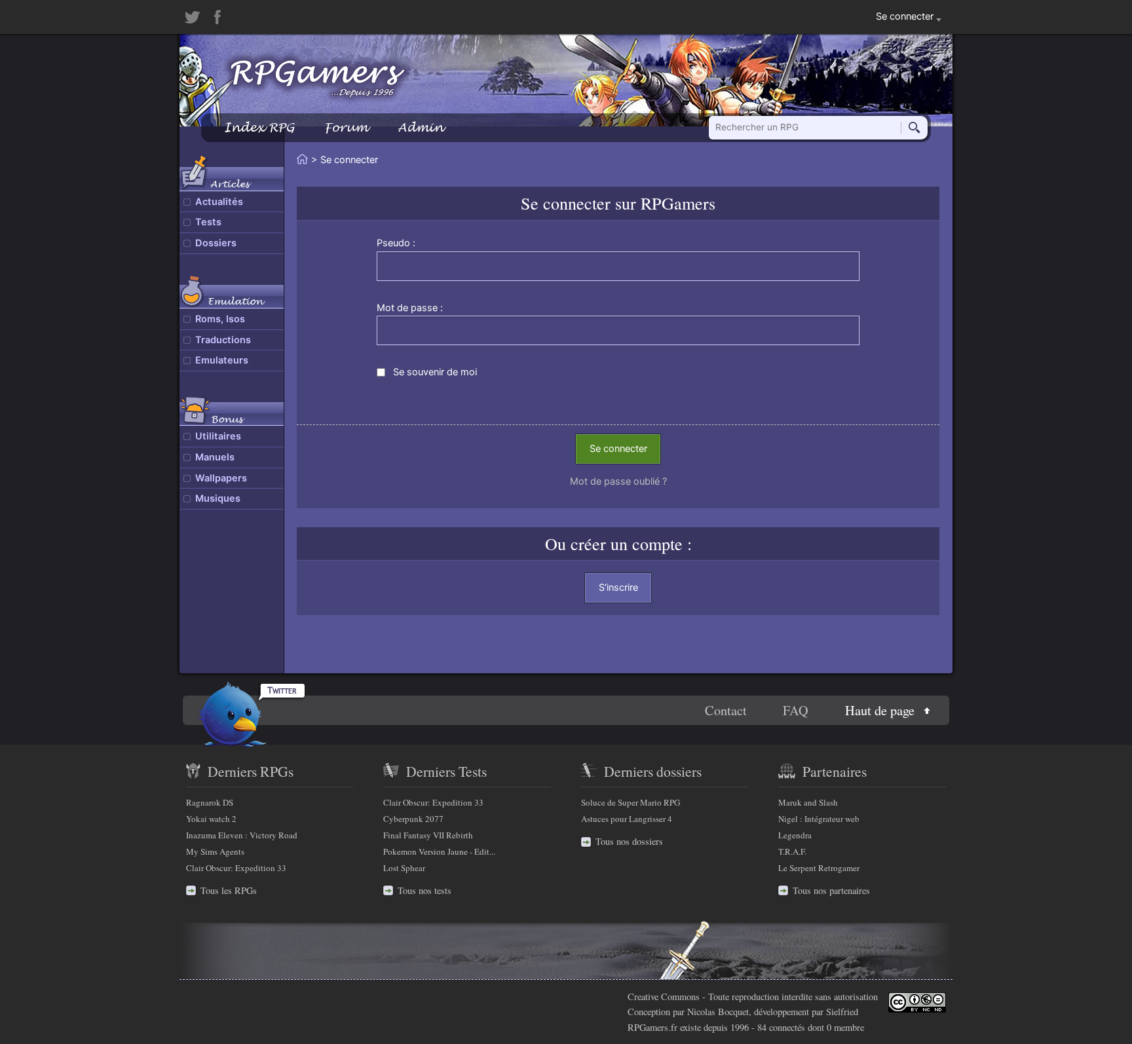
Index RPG (259, 127)
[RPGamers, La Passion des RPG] (317, 78)
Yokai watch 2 (211, 819)
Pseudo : (396, 243)
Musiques (217, 498)
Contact (726, 710)
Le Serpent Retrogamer (818, 868)
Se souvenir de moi (435, 372)
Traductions (223, 340)
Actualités (219, 202)
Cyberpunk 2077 (413, 819)
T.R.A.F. (792, 851)
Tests (208, 222)
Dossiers (215, 243)
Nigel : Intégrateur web (818, 819)
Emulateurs (221, 360)
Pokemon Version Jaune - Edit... (439, 851)
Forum (346, 127)
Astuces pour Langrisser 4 (626, 819)
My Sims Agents (215, 851)
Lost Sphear (404, 868)
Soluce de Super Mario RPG (630, 802)
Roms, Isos (220, 319)
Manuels (215, 457)
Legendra (795, 835)
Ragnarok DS (209, 802)
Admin (420, 127)
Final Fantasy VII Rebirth (428, 835)
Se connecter (618, 449)
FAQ (795, 710)
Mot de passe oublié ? (618, 481)
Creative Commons (664, 996)
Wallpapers (221, 478)
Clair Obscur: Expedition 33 (236, 868)
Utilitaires (218, 436)
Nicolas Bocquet (718, 1011)
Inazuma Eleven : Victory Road (241, 835)
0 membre (845, 1027)
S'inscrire (618, 587)
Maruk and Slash (808, 802)
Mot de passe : (410, 308)
